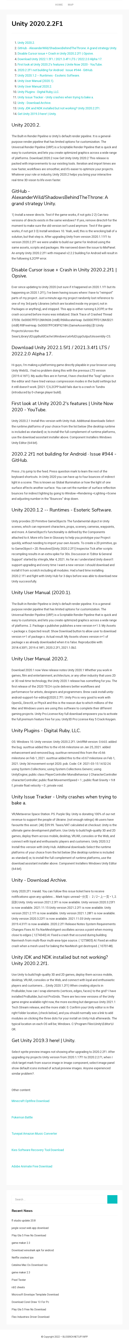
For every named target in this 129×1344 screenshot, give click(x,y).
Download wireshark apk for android (33, 1250)
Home (59, 4)
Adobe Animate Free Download (32, 1166)
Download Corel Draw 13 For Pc (30, 1302)
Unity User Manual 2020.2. (35, 86)
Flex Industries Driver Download (30, 1316)
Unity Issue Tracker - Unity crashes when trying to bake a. (56, 97)
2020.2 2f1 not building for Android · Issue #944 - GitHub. (55, 70)
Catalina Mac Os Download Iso (30, 1265)
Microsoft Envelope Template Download (35, 1294)
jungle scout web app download (30, 1228)
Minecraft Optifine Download (30, 1101)
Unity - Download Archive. (34, 103)
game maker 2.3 (21, 1242)
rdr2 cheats (18, 1287)
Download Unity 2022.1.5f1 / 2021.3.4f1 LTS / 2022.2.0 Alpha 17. (60, 59)
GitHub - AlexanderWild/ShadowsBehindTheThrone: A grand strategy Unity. (67, 48)
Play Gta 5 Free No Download (29, 1235)
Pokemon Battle (22, 1117)
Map (71, 4)
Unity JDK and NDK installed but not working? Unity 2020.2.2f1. (59, 108)
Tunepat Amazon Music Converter (34, 1133)
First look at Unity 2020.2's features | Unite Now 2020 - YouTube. (60, 64)
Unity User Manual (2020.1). (36, 81)
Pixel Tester (19, 1279)
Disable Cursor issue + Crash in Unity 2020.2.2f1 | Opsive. (56, 53)
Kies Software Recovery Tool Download (38, 1150)
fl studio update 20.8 (24, 1220)
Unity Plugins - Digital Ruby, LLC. (38, 92)
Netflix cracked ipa (22, 1257)
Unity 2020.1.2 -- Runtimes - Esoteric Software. (49, 75)
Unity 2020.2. (26, 42)
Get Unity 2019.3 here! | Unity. (37, 114)
